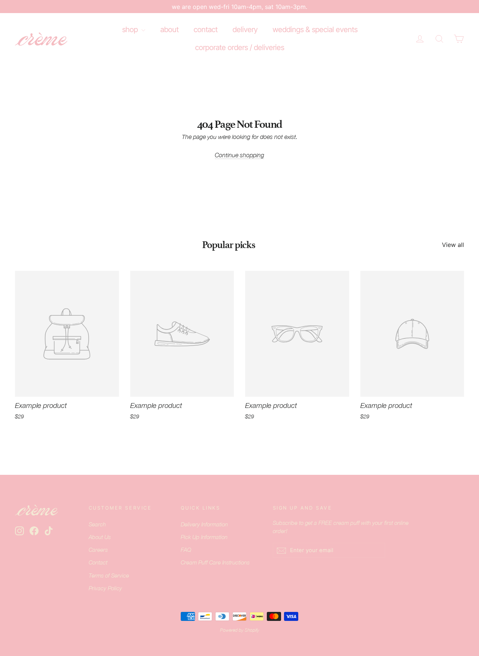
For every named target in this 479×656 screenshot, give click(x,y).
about (169, 29)
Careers (98, 550)
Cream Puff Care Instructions (215, 562)
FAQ (186, 550)
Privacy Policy (105, 588)
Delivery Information (204, 524)
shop (131, 29)
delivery (244, 29)
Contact (98, 562)
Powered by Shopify (239, 630)
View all (453, 244)
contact (205, 29)
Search (97, 524)
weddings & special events (314, 29)
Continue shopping (239, 155)
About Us (100, 537)
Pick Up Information (204, 537)
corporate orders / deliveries (239, 47)
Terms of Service (109, 575)
